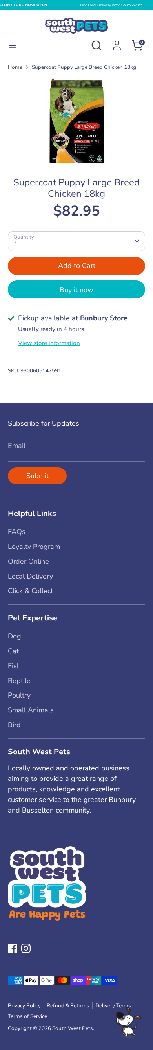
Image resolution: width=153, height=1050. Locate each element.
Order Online (28, 561)
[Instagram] (26, 948)
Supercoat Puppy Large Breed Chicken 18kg (84, 67)
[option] (76, 121)
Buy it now (76, 290)
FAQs (17, 531)
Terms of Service (27, 1016)
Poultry (19, 695)
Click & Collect (30, 590)
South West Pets (72, 1028)
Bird (14, 725)
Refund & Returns (68, 1005)
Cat (13, 651)
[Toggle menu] (12, 46)
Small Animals (31, 710)
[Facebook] (12, 948)
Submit (37, 475)
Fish (14, 666)
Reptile (19, 680)
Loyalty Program (34, 546)
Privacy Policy (24, 1005)
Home (15, 67)
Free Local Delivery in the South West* (111, 4)
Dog (14, 636)
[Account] (117, 42)
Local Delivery (30, 576)
